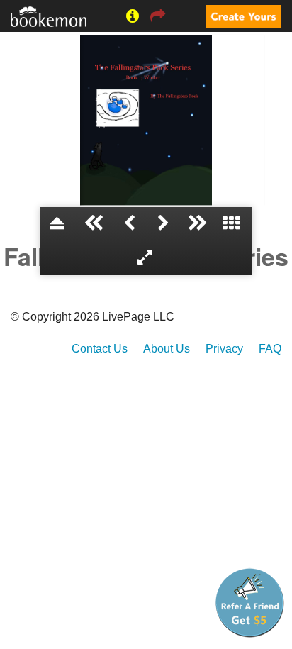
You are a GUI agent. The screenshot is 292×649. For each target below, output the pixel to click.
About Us (166, 349)
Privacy (224, 349)
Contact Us (100, 349)
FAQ (270, 349)
